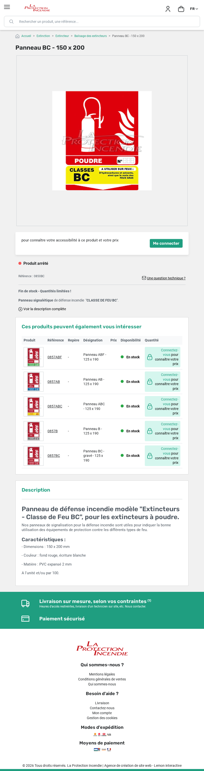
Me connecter (166, 243)
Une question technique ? (166, 278)
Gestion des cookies (102, 718)
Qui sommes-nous (102, 684)
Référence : (25, 276)
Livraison (102, 703)
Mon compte (102, 713)
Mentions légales (102, 674)
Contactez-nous (102, 708)
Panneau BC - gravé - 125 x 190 (93, 455)
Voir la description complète (44, 309)
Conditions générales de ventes (102, 679)
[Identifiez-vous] (167, 9)
